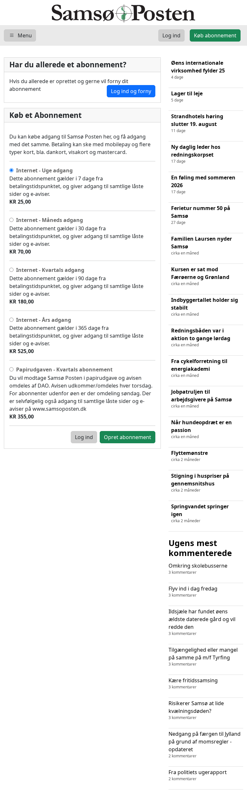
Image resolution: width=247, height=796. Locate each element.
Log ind (84, 437)
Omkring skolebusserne (198, 568)
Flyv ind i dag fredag (193, 591)
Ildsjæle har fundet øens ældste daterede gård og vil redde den (202, 622)
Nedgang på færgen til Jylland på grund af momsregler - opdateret (205, 744)
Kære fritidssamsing (193, 683)
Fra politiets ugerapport (198, 775)
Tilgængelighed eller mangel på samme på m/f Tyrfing (203, 656)
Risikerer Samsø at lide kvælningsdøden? (196, 710)
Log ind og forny (131, 91)
